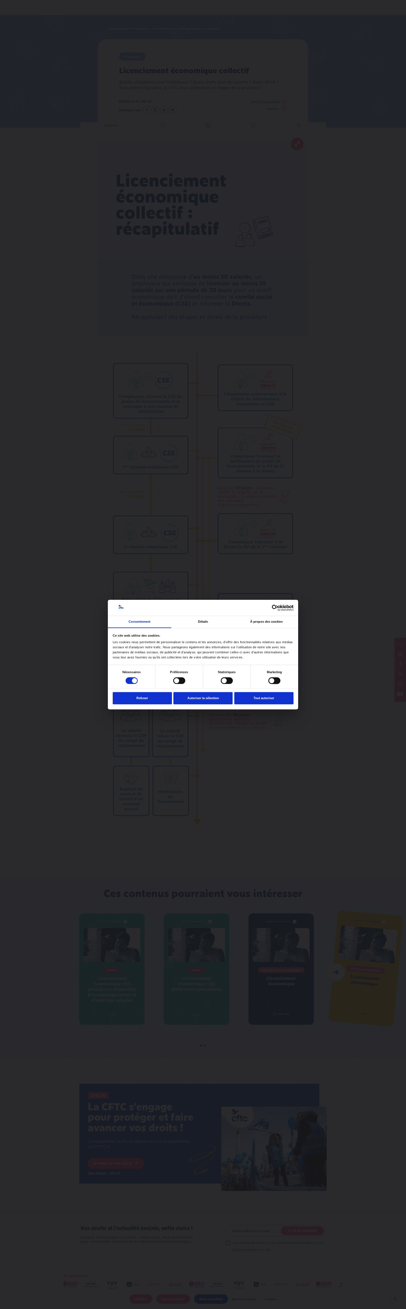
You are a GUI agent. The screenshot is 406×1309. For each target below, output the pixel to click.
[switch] (179, 680)
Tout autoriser (264, 698)
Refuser (142, 698)
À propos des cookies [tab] (266, 622)
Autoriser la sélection (203, 698)
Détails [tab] (203, 622)
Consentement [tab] (139, 622)
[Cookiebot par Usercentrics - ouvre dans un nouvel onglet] (275, 608)
